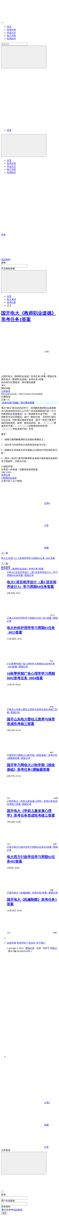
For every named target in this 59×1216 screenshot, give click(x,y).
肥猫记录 (30, 948)
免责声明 (21, 943)
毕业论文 (11, 32)
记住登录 (8, 1210)
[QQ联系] (32, 1003)
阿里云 (53, 948)
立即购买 (5, 391)
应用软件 (11, 38)
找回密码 (17, 1210)
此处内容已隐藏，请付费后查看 (17, 402)
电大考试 (11, 299)
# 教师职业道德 (9, 478)
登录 (9, 130)
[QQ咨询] (22, 1081)
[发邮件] (32, 1054)
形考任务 (11, 29)
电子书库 (11, 35)
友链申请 (11, 943)
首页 (9, 26)
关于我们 (40, 943)
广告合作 (31, 943)
